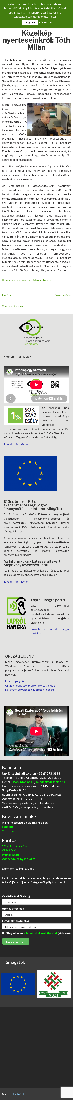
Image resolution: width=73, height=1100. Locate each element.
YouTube (8, 831)
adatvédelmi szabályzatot (40, 933)
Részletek (45, 22)
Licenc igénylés (14, 681)
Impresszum (10, 854)
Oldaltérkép (10, 850)
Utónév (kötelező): (13, 908)
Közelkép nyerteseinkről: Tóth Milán (36, 41)
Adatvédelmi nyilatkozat (19, 859)
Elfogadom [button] (30, 22)
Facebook (8, 827)
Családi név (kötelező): (16, 896)
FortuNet (18, 1094)
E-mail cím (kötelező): (15, 920)
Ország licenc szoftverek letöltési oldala (30, 685)
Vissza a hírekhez (12, 306)
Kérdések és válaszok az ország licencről (30, 689)
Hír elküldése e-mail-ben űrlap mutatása (26, 280)
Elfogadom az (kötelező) (38, 933)
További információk (16, 444)
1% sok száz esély (14, 846)
